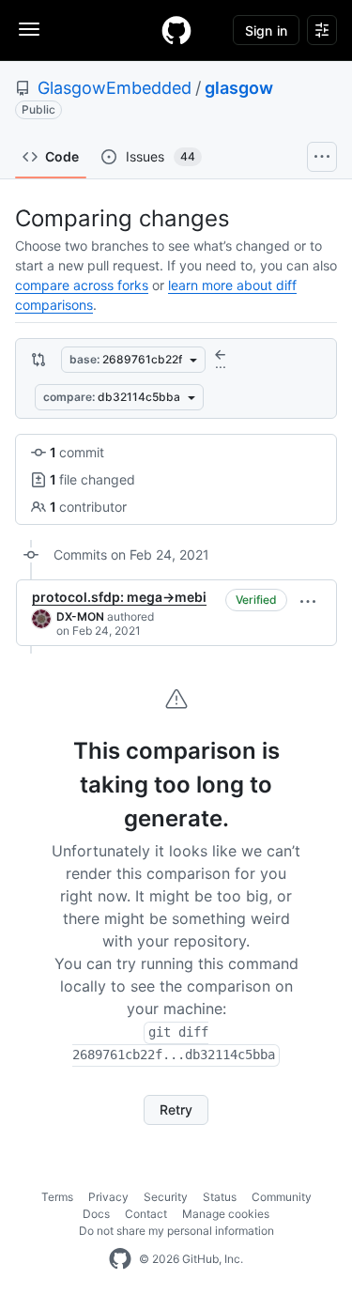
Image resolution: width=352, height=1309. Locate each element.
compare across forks (81, 285)
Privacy (108, 1197)
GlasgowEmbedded (114, 88)
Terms (57, 1197)
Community (282, 1197)
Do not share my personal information (176, 1231)
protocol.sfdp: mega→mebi (119, 597)
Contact (146, 1214)
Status (220, 1197)
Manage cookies (225, 1214)
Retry (176, 1109)
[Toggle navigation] (29, 29)
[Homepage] (176, 30)
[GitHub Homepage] (120, 1259)
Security (166, 1197)
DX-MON (80, 616)
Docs (96, 1214)
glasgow (239, 88)
